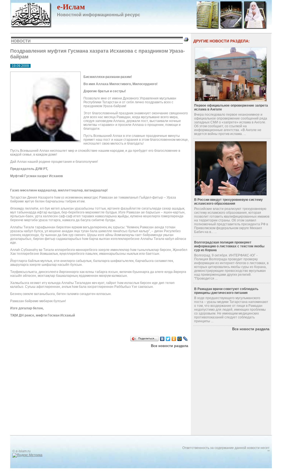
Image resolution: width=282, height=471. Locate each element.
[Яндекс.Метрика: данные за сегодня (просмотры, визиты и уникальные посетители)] (27, 455)
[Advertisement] (80, 355)
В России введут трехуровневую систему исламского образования (228, 201)
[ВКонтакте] (162, 338)
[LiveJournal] (185, 338)
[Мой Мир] (180, 338)
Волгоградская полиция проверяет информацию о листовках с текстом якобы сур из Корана (229, 246)
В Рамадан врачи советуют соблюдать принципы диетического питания (226, 291)
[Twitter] (168, 338)
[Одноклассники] (174, 338)
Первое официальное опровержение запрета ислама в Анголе (231, 107)
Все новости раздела (169, 346)
